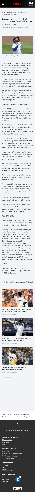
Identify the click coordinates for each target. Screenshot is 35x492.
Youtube (19, 417)
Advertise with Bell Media (21, 414)
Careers (9, 414)
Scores (31, 5)
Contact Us (5, 442)
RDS (3, 477)
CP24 (3, 467)
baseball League (11, 12)
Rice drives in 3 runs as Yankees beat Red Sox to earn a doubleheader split (16, 339)
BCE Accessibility (7, 440)
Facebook (5, 417)
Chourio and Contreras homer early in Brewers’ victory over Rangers (14, 368)
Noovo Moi (5, 481)
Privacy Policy (6, 451)
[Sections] (3, 4)
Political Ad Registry (8, 458)
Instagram (13, 417)
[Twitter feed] (17, 424)
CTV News (5, 465)
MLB (3, 12)
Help (3, 444)
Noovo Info (5, 479)
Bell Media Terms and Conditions (12, 453)
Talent (4, 414)
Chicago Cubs (22, 12)
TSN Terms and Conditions (10, 456)
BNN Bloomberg (7, 470)
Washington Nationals (9, 15)
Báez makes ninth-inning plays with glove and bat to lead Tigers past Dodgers (16, 310)
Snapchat (27, 417)
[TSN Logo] (16, 3)
